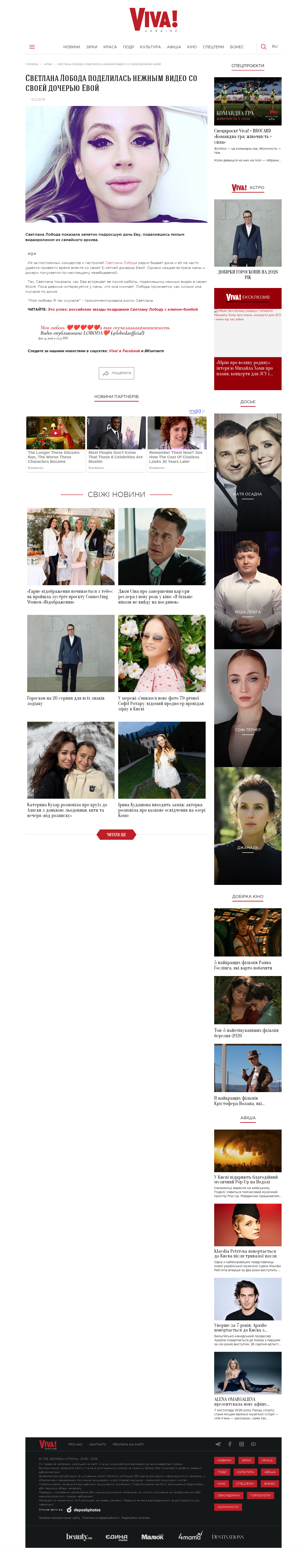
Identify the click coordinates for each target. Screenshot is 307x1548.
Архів (48, 64)
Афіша (248, 1118)
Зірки (246, 1460)
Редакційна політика (136, 1518)
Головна (31, 64)
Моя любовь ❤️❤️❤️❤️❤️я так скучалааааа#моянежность (105, 327)
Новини (224, 1460)
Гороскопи (261, 1495)
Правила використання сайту (59, 1518)
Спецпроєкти (247, 66)
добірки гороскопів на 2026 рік (248, 274)
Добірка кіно (247, 897)
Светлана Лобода (121, 263)
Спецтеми (245, 1483)
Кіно (221, 1483)
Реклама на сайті (128, 1444)
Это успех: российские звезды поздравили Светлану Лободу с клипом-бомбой (123, 309)
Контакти (97, 1444)
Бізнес (270, 1483)
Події (222, 1472)
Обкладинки (229, 1495)
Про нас (75, 1444)
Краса (267, 1460)
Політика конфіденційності (100, 1518)
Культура (245, 1472)
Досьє (248, 402)
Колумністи (228, 1507)
